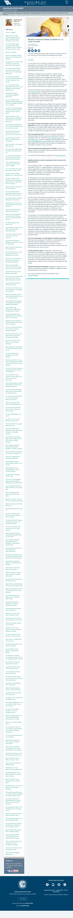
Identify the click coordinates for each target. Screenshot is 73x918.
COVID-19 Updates (10, 32)
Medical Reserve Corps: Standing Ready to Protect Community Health (12, 469)
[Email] (39, 50)
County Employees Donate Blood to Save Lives (12, 672)
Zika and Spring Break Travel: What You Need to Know (13, 814)
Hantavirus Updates (10, 52)
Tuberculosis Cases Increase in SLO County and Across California (13, 235)
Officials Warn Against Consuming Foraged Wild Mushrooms (12, 94)
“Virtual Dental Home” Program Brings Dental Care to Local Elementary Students (13, 521)
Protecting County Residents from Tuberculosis (13, 684)
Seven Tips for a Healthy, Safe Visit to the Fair (13, 640)
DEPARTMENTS (30, 2)
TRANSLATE (42, 4)
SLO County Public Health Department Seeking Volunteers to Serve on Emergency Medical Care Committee (14, 102)
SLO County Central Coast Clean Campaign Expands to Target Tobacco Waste (14, 369)
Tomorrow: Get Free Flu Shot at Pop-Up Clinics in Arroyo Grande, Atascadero (13, 328)
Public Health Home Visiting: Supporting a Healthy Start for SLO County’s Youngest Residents (13, 439)
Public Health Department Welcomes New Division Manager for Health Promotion (13, 446)
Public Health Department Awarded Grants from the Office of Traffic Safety (13, 242)
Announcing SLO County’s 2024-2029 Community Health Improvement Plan (14, 229)
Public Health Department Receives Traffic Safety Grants (13, 403)
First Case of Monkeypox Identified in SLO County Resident (12, 355)
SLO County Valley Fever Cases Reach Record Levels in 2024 (13, 169)
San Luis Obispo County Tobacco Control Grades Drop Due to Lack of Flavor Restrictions (13, 377)
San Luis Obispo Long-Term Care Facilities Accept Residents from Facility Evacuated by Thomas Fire (13, 729)
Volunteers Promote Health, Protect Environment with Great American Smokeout (13, 678)
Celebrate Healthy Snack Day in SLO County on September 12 (13, 452)
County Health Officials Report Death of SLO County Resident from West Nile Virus (13, 391)
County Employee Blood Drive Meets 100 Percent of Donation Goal (13, 487)
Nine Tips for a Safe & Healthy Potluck (13, 723)
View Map (23, 899)
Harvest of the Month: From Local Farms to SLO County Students (12, 528)
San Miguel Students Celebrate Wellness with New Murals (13, 199)
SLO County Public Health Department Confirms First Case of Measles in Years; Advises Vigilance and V (14, 87)
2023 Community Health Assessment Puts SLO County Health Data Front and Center (13, 266)
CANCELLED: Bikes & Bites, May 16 (13, 509)
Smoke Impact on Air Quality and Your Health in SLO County (13, 619)
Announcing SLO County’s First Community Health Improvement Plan (13, 549)
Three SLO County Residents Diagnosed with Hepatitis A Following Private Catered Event (13, 481)
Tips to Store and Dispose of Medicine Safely (13, 763)
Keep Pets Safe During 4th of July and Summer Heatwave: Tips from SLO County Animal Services (13, 217)
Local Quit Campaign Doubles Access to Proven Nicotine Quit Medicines (13, 57)
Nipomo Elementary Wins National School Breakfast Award (12, 494)
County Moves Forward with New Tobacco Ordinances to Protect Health (13, 409)
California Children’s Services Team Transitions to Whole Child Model (13, 574)
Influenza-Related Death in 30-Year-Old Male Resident (13, 819)
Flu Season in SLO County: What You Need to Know (13, 698)
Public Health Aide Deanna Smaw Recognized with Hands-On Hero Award (13, 534)
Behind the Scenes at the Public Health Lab (13, 504)
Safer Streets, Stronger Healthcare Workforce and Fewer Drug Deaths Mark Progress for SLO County (12, 38)
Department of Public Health (13, 8)
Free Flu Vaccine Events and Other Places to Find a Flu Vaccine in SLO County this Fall (13, 132)
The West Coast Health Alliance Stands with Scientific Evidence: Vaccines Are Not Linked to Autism (13, 110)
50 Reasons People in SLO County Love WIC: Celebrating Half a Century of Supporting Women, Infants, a (13, 181)
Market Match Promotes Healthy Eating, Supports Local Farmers (13, 463)
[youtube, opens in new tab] (53, 884)
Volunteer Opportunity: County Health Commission (13, 645)
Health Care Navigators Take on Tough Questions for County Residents (14, 590)
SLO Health (19, 13)
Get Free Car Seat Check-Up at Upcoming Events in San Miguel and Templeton (13, 289)
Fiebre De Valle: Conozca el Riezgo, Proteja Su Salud (12, 759)
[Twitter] (32, 50)
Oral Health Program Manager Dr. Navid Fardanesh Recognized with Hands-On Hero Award (14, 793)
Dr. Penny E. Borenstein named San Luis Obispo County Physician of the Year (13, 397)
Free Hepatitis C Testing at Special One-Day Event (12, 663)
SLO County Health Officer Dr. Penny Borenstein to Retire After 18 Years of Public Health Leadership (13, 71)
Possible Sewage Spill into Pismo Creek (12, 223)
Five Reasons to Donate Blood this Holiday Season (13, 580)
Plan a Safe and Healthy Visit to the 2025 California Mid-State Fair (13, 150)
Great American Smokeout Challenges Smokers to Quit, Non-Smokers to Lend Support (13, 748)
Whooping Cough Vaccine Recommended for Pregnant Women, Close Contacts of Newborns (13, 801)
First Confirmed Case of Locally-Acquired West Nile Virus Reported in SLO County (13, 253)
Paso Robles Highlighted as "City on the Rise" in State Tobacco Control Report (14, 704)
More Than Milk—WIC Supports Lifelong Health (14, 145)
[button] (67, 3)
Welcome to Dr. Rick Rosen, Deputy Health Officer (12, 568)
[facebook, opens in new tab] (47, 884)
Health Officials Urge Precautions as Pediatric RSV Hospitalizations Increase (13, 309)
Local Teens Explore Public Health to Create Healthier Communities (12, 139)
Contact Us (8, 861)
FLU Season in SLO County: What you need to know (12, 419)
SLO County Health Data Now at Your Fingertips (14, 736)
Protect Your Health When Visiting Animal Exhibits (12, 457)
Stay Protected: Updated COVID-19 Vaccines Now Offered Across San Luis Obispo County (14, 126)
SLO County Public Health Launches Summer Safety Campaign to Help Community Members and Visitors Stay (13, 46)
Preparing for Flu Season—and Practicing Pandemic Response (13, 754)
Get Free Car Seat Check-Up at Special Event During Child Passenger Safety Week (13, 260)
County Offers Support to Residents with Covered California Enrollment (12, 603)
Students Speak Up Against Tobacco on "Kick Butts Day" (13, 688)
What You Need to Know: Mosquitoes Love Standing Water (12, 780)
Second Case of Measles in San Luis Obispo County (13, 848)
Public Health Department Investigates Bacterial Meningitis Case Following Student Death (12, 542)
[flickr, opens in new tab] (59, 884)
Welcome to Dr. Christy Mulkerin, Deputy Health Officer (14, 768)
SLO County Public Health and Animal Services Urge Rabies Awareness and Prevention (13, 157)
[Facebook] (29, 50)
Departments (10, 13)
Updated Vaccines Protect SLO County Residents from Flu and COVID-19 (13, 204)
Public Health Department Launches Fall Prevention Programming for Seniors (12, 836)
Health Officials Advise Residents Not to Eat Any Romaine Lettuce (14, 584)
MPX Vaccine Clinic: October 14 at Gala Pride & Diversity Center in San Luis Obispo (13, 322)
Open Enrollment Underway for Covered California (13, 187)
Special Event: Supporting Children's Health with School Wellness (13, 562)
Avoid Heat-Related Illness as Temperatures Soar (13, 284)
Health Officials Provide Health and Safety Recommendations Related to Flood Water (13, 302)
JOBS (38, 2)
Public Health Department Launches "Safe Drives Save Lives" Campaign (12, 163)
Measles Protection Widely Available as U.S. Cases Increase (13, 174)
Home (4, 13)
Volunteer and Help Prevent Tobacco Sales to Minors (12, 667)
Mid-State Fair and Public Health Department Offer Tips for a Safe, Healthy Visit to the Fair (14, 278)
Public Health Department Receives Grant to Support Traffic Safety (12, 597)
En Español (31, 60)
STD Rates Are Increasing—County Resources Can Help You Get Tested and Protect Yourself (14, 657)
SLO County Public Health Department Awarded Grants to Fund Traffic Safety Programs (13, 193)
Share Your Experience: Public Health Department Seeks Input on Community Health (14, 296)
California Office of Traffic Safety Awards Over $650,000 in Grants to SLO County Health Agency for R (13, 119)
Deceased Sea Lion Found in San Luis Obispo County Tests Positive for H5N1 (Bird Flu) (14, 63)
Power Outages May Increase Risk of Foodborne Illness (13, 830)
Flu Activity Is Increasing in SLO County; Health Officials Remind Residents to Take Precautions (13, 556)
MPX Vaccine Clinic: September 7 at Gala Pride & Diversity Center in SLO (14, 348)
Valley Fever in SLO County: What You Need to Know (12, 614)
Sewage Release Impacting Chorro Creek (12, 475)
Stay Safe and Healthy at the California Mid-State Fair (13, 210)
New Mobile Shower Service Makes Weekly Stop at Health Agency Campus (13, 774)
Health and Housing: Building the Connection (13, 623)
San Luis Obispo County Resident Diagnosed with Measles (12, 650)
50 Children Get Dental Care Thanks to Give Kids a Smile (12, 635)
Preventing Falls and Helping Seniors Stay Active (13, 609)
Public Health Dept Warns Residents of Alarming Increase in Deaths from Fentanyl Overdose (13, 431)
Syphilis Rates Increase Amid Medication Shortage (13, 272)
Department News (36, 13)
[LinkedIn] (36, 50)
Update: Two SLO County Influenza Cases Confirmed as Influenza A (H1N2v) (13, 629)
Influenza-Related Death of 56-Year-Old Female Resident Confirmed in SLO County (13, 717)
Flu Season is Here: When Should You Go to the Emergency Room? (12, 710)
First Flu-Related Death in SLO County (13, 415)
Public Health (26, 13)
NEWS (44, 2)
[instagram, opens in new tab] (65, 884)
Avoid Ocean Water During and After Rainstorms (13, 424)
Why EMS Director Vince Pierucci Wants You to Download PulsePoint (14, 787)
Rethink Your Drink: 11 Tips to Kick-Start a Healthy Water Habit (14, 500)
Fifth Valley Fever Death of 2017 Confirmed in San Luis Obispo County (13, 808)
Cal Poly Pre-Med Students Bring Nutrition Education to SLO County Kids (13, 515)
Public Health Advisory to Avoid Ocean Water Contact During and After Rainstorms (13, 384)
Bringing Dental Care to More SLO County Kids (13, 693)
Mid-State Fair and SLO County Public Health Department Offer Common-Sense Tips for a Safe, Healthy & (13, 362)
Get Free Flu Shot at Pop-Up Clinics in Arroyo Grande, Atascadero (12, 342)
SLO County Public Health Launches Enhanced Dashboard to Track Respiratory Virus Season (13, 79)
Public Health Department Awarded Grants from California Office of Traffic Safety (13, 315)
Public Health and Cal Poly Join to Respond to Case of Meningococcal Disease (13, 842)
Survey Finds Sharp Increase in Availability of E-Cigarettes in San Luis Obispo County (13, 825)
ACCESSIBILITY (33, 4)
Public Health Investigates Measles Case (12, 853)
